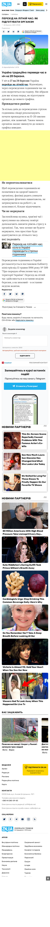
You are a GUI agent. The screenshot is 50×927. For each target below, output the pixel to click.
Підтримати (37, 4)
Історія (27, 865)
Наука (4, 865)
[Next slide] (46, 10)
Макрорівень (7, 850)
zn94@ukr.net (30, 804)
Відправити (25, 356)
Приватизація (7, 858)
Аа (25, 4)
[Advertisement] (25, 155)
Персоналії (29, 858)
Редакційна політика (10, 780)
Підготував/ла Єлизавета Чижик (17, 307)
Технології (6, 869)
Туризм (28, 873)
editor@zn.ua (35, 808)
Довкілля (5, 873)
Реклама (5, 777)
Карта (4, 784)
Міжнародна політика (10, 846)
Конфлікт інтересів (32, 850)
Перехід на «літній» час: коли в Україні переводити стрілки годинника (27, 249)
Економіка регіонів (9, 861)
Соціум (27, 862)
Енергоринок (7, 854)
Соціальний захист (32, 842)
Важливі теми (8, 10)
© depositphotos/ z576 (10, 67)
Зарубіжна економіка (33, 846)
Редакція (5, 773)
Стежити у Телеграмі (27, 386)
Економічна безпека (33, 854)
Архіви (4, 769)
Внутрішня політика (10, 842)
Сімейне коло (30, 869)
